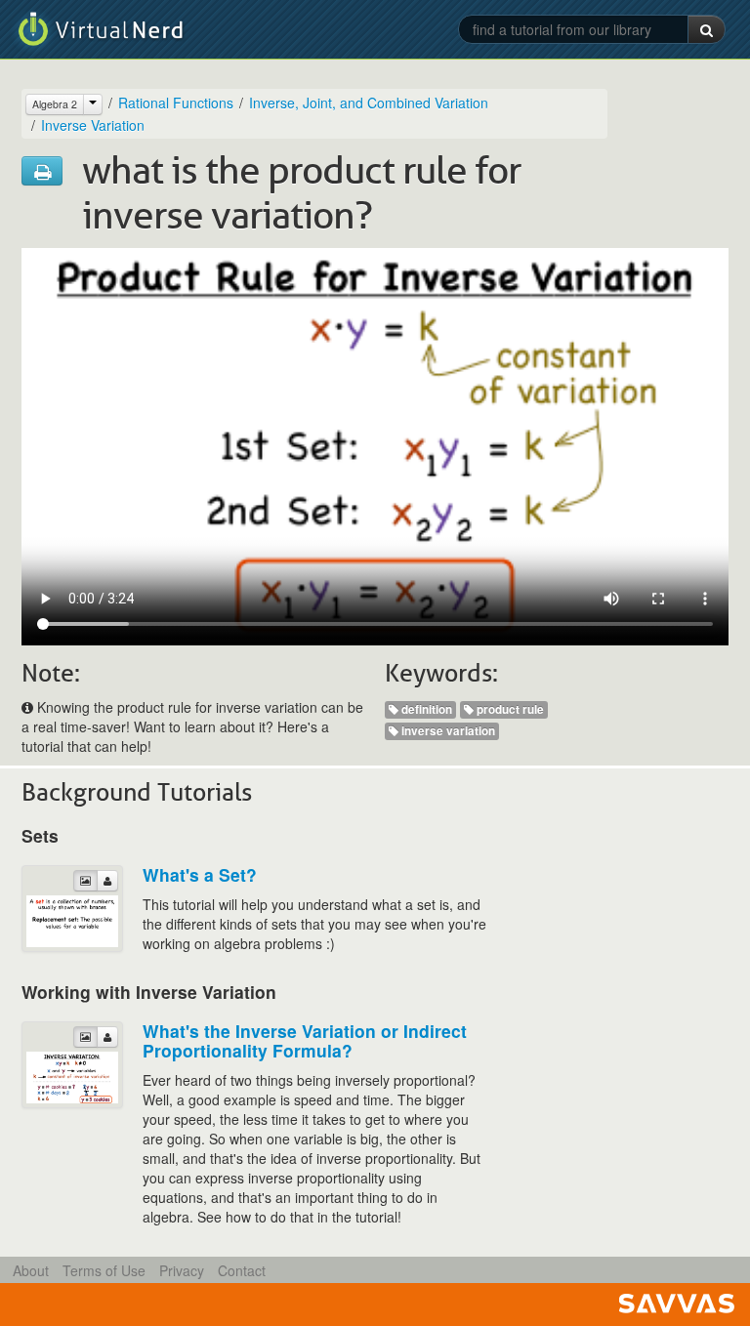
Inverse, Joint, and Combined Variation (368, 102)
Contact (242, 1270)
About (31, 1270)
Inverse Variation (93, 125)
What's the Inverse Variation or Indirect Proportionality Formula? (305, 1040)
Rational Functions (175, 102)
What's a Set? (200, 874)
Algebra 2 (54, 104)
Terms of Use (104, 1270)
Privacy (181, 1270)
